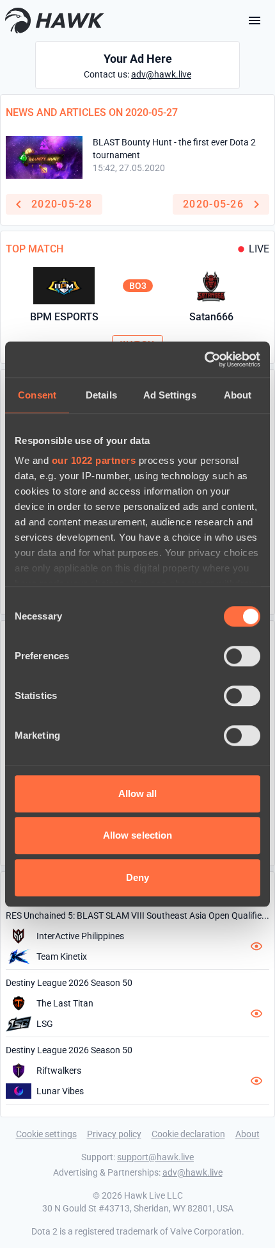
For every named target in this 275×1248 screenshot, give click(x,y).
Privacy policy (114, 1134)
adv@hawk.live (161, 74)
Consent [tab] (37, 395)
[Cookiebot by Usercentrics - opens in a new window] (204, 359)
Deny (137, 877)
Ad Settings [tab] (169, 395)
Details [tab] (101, 395)
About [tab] (238, 395)
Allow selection (138, 835)
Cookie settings (46, 1134)
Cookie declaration (188, 1134)
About (247, 1134)
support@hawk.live (155, 1157)
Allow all (137, 793)
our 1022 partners (94, 460)
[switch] (242, 656)
